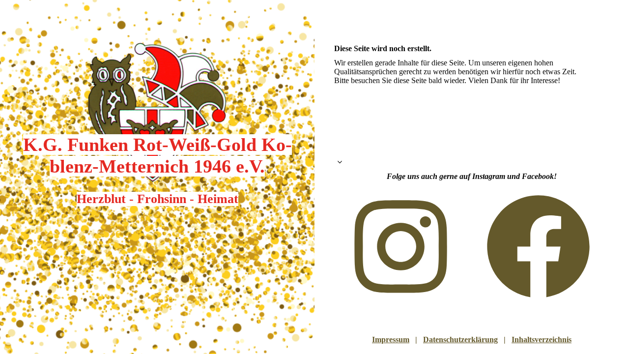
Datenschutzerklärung (460, 339)
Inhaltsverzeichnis (542, 339)
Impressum (390, 339)
